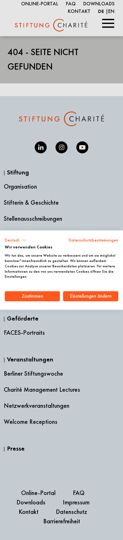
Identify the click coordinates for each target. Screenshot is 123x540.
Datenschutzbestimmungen (93, 239)
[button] (15, 240)
